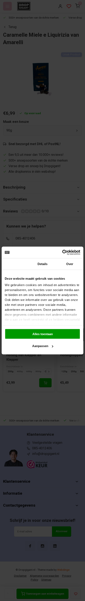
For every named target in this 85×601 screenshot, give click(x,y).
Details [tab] (43, 263)
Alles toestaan (42, 334)
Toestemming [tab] (15, 263)
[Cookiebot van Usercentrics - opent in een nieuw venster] (62, 252)
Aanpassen (40, 346)
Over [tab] (69, 263)
